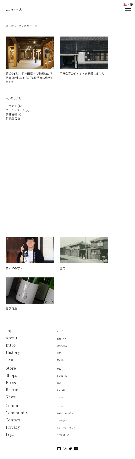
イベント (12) (14, 106)
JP (131, 4)
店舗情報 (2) (13, 114)
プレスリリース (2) (17, 110)
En (125, 4)
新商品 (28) (13, 118)
